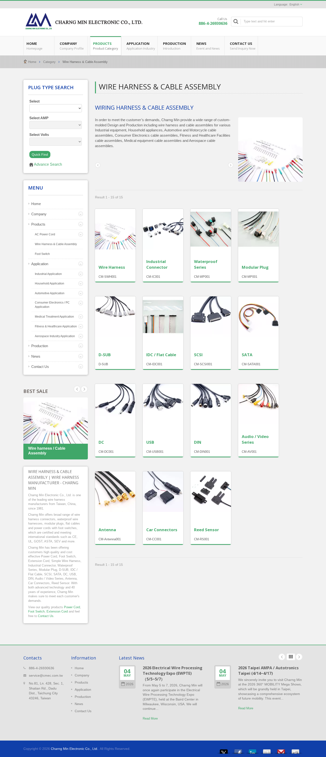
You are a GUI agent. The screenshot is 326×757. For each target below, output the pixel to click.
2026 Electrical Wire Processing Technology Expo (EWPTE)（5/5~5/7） (172, 673)
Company (72, 46)
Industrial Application (48, 274)
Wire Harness (112, 267)
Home (34, 46)
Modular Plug (255, 267)
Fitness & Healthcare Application (56, 326)
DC (101, 442)
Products (105, 46)
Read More (150, 718)
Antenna (107, 529)
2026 (129, 684)
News (208, 46)
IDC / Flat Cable (161, 354)
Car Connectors (161, 529)
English (294, 4)
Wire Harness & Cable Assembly (56, 244)
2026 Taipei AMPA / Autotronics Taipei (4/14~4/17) (268, 670)
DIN (197, 442)
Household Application (49, 283)
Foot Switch (42, 254)
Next (77, 389)
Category (49, 62)
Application (140, 46)
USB (150, 442)
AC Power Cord (45, 234)
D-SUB (105, 354)
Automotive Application (49, 293)
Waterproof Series (205, 264)
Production (174, 46)
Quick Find (40, 154)
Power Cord (72, 607)
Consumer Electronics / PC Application (52, 305)
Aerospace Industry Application (55, 336)
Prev (84, 389)
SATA (247, 354)
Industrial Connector (157, 264)
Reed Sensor (206, 529)
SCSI (198, 354)
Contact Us (242, 46)
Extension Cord (57, 611)
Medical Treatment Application (54, 316)
